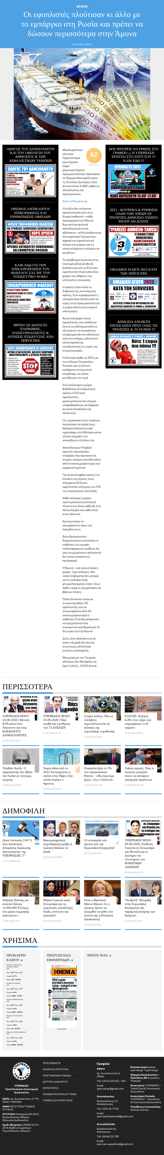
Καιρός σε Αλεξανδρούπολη (16, 1032)
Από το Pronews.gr (75, 201)
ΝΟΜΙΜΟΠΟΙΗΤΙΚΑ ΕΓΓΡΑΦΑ (59, 1094)
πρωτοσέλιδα (61, 1029)
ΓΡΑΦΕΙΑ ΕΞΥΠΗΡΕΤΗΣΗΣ (58, 1100)
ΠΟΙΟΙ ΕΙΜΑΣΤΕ (52, 1063)
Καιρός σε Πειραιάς (13, 983)
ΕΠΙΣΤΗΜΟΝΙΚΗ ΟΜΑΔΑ (57, 1075)
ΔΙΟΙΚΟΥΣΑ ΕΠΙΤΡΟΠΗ (55, 1069)
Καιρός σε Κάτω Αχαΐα (14, 1016)
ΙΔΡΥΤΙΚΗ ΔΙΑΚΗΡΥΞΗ (55, 1081)
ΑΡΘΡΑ (82, 6)
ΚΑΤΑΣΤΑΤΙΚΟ (50, 1087)
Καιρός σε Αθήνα (12, 967)
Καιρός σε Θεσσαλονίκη (14, 999)
